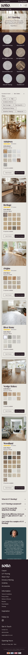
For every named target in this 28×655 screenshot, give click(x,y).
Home (2, 9)
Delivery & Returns (6, 599)
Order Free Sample (19, 172)
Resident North (16, 650)
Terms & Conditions (7, 594)
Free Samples (23, 1)
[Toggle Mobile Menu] (25, 5)
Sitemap (4, 606)
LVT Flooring (6, 574)
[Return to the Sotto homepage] (14, 565)
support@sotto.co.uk (7, 635)
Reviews (4, 601)
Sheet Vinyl (5, 577)
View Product (8, 172)
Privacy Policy (5, 596)
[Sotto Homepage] (5, 5)
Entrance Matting (8, 580)
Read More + (14, 26)
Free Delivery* (6, 1)
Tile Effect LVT (20, 552)
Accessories (6, 586)
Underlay (5, 583)
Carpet (4, 571)
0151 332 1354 (5, 632)
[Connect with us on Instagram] (3, 620)
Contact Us (5, 629)
